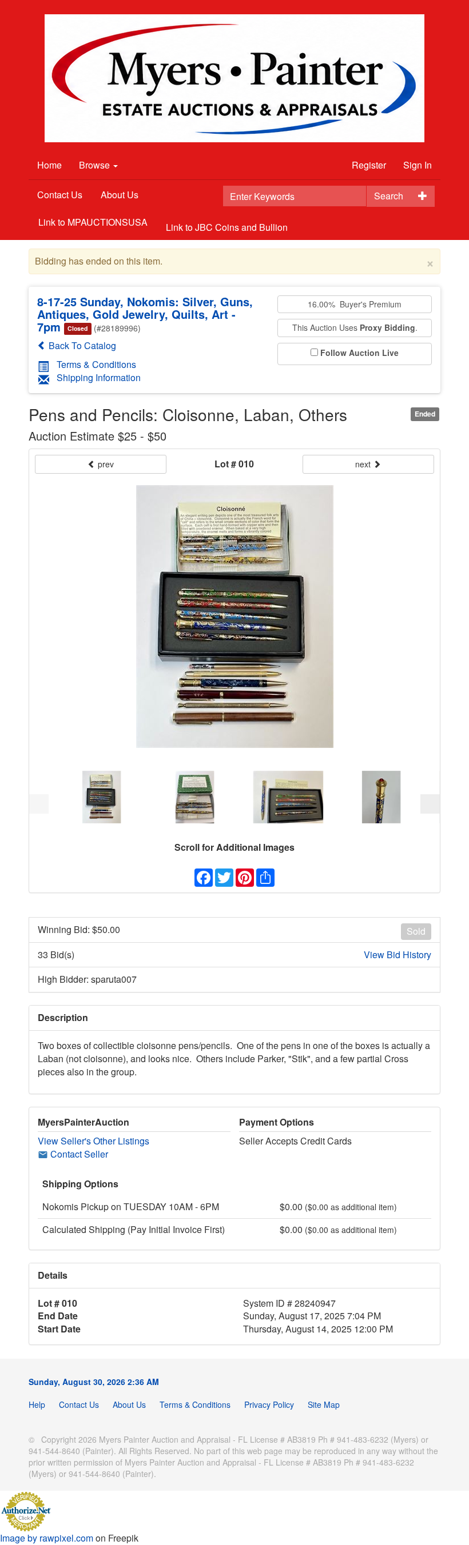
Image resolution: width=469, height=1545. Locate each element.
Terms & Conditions (96, 364)
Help (37, 1404)
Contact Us (59, 194)
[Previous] (39, 804)
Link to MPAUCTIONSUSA (93, 222)
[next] (430, 804)
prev (105, 464)
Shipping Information (99, 377)
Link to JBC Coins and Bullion (227, 227)
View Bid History (397, 954)
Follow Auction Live (359, 352)
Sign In (417, 164)
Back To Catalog (81, 345)
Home (49, 164)
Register (369, 164)
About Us (119, 194)
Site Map (324, 1404)
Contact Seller (78, 1153)
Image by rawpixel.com (46, 1537)
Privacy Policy (269, 1404)
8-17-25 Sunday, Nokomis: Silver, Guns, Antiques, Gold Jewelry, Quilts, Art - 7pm (145, 314)
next (364, 464)
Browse (95, 164)
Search (388, 195)
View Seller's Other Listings (93, 1140)
